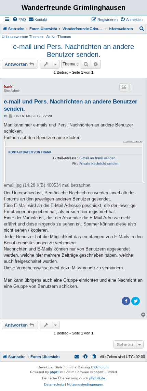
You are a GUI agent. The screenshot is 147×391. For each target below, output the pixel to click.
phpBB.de (97, 378)
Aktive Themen (58, 37)
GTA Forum (99, 367)
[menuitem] (19, 19)
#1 (6, 116)
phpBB (55, 372)
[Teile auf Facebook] (126, 301)
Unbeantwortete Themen (22, 37)
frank (8, 86)
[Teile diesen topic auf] (130, 87)
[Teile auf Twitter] (135, 301)
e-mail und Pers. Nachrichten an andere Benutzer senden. (73, 50)
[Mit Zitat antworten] (123, 87)
